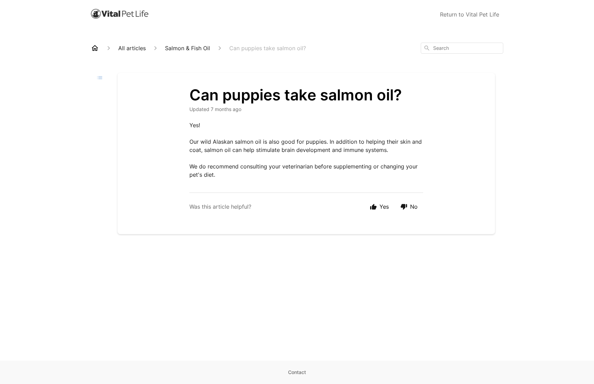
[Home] (95, 48)
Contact (297, 372)
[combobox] (462, 48)
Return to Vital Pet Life (469, 14)
